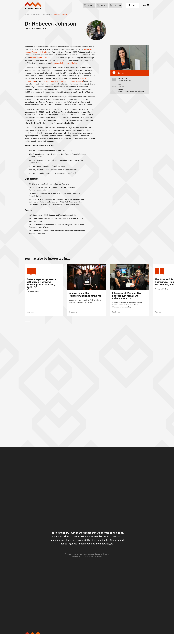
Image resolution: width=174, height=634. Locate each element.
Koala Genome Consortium (41, 57)
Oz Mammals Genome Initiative (64, 63)
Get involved (35, 14)
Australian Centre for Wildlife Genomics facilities (62, 81)
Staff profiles (47, 14)
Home (27, 14)
